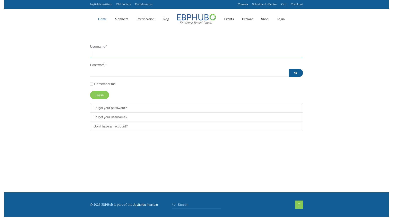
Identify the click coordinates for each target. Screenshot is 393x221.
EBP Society (123, 4)
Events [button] (229, 19)
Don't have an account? (111, 126)
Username (98, 46)
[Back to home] (196, 19)
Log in (99, 95)
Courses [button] (243, 4)
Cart (284, 4)
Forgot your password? (110, 107)
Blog (166, 19)
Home (102, 19)
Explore (247, 19)
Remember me (105, 83)
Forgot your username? (110, 117)
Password (98, 64)
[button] (299, 205)
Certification (146, 19)
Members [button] (121, 19)
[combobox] (196, 205)
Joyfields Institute (101, 4)
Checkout (297, 4)
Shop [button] (265, 19)
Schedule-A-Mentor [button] (264, 4)
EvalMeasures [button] (143, 4)
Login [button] (281, 19)
